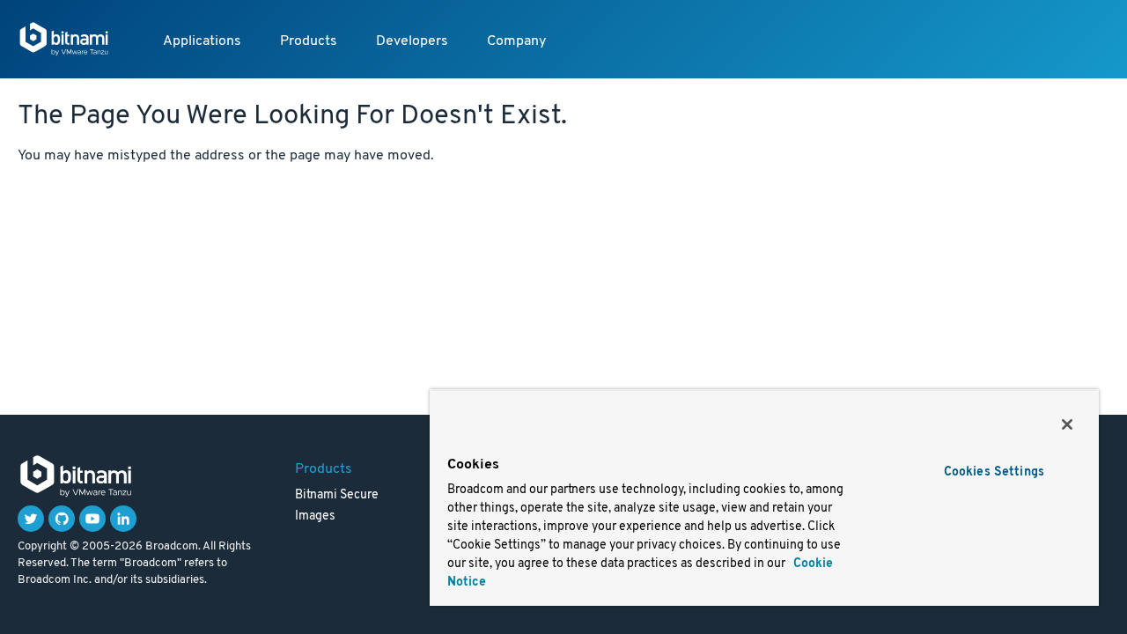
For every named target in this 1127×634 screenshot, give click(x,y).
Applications (202, 41)
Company (516, 41)
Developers (412, 41)
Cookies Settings (994, 472)
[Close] (1067, 424)
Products (308, 41)
